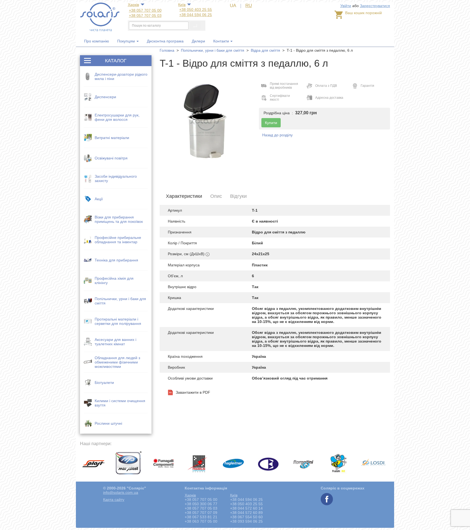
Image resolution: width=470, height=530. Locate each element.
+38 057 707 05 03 (145, 15)
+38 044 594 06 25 (195, 15)
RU (248, 5)
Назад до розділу (277, 135)
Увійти (345, 6)
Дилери (198, 41)
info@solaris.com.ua (120, 492)
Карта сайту (113, 499)
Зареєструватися (375, 6)
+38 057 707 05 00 (145, 10)
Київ (181, 4)
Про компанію (96, 41)
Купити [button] (271, 123)
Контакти (221, 41)
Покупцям (126, 41)
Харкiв (133, 4)
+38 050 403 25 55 (195, 9)
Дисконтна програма (165, 41)
